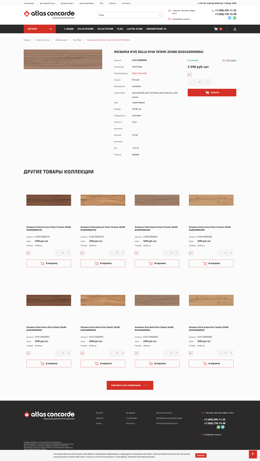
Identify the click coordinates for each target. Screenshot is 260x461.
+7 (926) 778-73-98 (225, 14)
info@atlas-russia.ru (212, 435)
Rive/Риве (77, 40)
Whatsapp (233, 18)
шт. (189, 75)
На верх (253, 456)
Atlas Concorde (61, 40)
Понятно (201, 455)
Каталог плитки (42, 40)
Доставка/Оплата (164, 413)
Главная (27, 40)
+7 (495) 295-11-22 (225, 10)
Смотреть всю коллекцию (126, 385)
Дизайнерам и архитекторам (169, 418)
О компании (131, 418)
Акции (98, 423)
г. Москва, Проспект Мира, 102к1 (183, 11)
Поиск (161, 15)
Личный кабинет (235, 29)
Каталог (99, 413)
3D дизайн (130, 413)
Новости (99, 418)
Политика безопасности (167, 423)
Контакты (130, 423)
